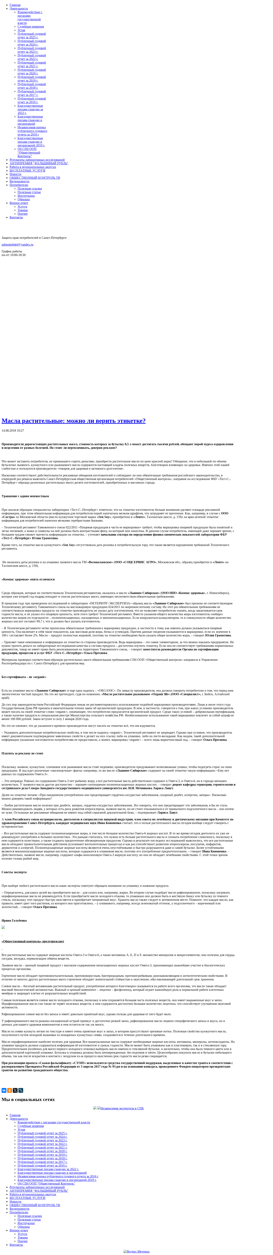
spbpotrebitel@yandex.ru (17, 244)
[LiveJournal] (20, 1090)
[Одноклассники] (9, 1090)
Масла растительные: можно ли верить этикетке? (74, 420)
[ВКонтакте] (4, 1090)
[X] (15, 1090)
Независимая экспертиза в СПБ (122, 1108)
